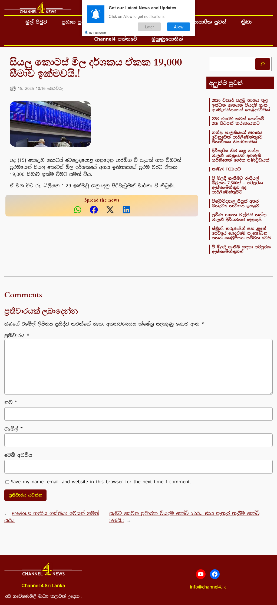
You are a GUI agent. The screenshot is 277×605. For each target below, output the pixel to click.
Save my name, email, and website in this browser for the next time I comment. (101, 482)
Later (149, 26)
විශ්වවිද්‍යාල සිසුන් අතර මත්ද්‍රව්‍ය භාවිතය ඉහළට (235, 203)
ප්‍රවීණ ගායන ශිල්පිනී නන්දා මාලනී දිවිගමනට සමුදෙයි (239, 217)
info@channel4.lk (208, 587)
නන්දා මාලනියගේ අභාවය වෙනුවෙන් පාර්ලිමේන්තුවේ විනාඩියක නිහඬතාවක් (237, 137)
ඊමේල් (13, 429)
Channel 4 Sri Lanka (43, 585)
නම (10, 402)
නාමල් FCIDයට (226, 169)
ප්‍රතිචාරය (16, 335)
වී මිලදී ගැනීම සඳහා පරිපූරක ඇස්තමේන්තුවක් (241, 249)
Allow (178, 26)
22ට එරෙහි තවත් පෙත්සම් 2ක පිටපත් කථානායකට (238, 121)
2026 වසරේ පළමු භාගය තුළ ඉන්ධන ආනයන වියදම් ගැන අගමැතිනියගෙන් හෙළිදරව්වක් (241, 105)
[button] (77, 209)
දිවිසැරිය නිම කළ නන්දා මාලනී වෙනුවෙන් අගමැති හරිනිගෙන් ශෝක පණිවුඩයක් (240, 155)
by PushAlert (97, 32)
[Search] (262, 64)
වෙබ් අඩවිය (18, 455)
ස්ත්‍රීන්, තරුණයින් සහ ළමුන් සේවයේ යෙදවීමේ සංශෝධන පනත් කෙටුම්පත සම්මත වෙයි (241, 233)
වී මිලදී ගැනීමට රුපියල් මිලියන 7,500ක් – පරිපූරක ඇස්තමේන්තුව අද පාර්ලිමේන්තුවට (237, 185)
